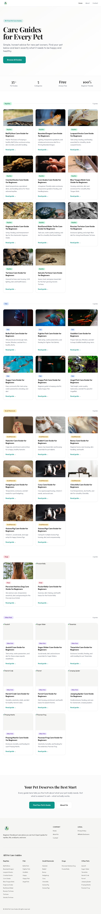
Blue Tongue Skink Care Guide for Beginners (80, 181)
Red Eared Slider (8, 888)
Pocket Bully (65, 869)
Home (80, 3)
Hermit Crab (85, 875)
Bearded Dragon (8, 869)
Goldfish (25, 872)
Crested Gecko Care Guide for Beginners (17, 181)
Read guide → (11, 150)
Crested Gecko (8, 875)
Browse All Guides (14, 60)
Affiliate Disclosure (83, 834)
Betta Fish (26, 866)
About (87, 3)
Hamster (45, 866)
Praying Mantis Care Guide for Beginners (17, 739)
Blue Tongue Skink (8, 882)
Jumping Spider (86, 882)
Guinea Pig (45, 885)
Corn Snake (7, 878)
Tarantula (84, 872)
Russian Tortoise (8, 891)
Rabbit (44, 869)
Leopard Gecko (8, 872)
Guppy (25, 875)
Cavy (43, 878)
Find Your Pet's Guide (42, 805)
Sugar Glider (85, 869)
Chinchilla (45, 882)
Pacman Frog (85, 888)
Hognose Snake (8, 885)
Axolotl (83, 866)
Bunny (44, 872)
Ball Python (6, 866)
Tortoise (5, 894)
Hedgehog (45, 875)
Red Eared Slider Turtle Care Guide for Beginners (50, 227)
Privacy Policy (82, 831)
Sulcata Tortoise (8, 897)
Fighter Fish (26, 869)
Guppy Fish (26, 878)
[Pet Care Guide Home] (5, 3)
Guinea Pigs (46, 888)
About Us (64, 805)
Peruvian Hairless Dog (69, 866)
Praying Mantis (86, 885)
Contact (95, 3)
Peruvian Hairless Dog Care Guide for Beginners (17, 587)
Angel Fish (26, 882)
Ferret (83, 878)
